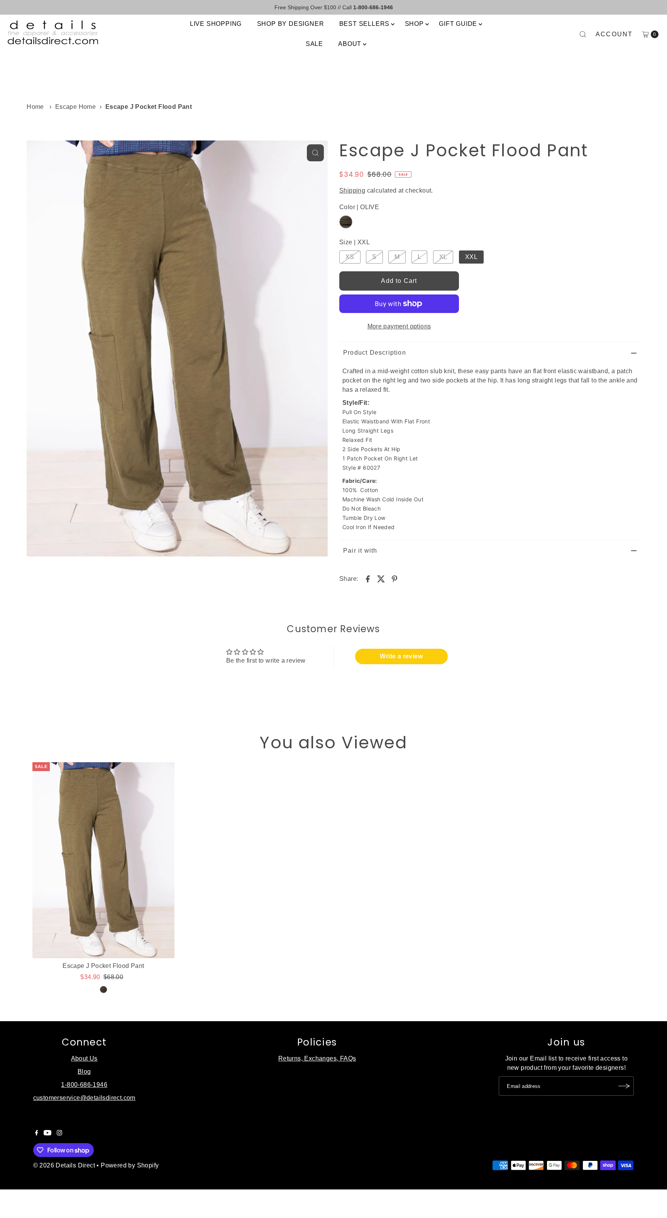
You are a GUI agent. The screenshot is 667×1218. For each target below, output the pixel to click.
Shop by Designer (290, 23)
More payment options (399, 326)
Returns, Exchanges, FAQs (317, 1058)
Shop (414, 23)
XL (443, 257)
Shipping (352, 190)
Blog (84, 1071)
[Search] (583, 34)
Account (614, 34)
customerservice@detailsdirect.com (84, 1098)
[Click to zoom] (315, 152)
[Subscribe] (624, 1086)
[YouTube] (47, 1133)
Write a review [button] (401, 656)
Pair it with (360, 550)
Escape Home (75, 106)
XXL (471, 257)
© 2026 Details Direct (64, 1165)
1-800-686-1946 (84, 1084)
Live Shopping (216, 23)
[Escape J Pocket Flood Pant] (103, 860)
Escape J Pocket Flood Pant (103, 966)
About (349, 44)
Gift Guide (458, 23)
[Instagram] (59, 1133)
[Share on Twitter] (381, 578)
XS (349, 257)
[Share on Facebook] (368, 578)
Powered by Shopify (130, 1165)
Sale (314, 44)
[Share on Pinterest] (394, 578)
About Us (84, 1058)
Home (35, 106)
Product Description (374, 352)
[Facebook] (36, 1133)
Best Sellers (364, 23)
